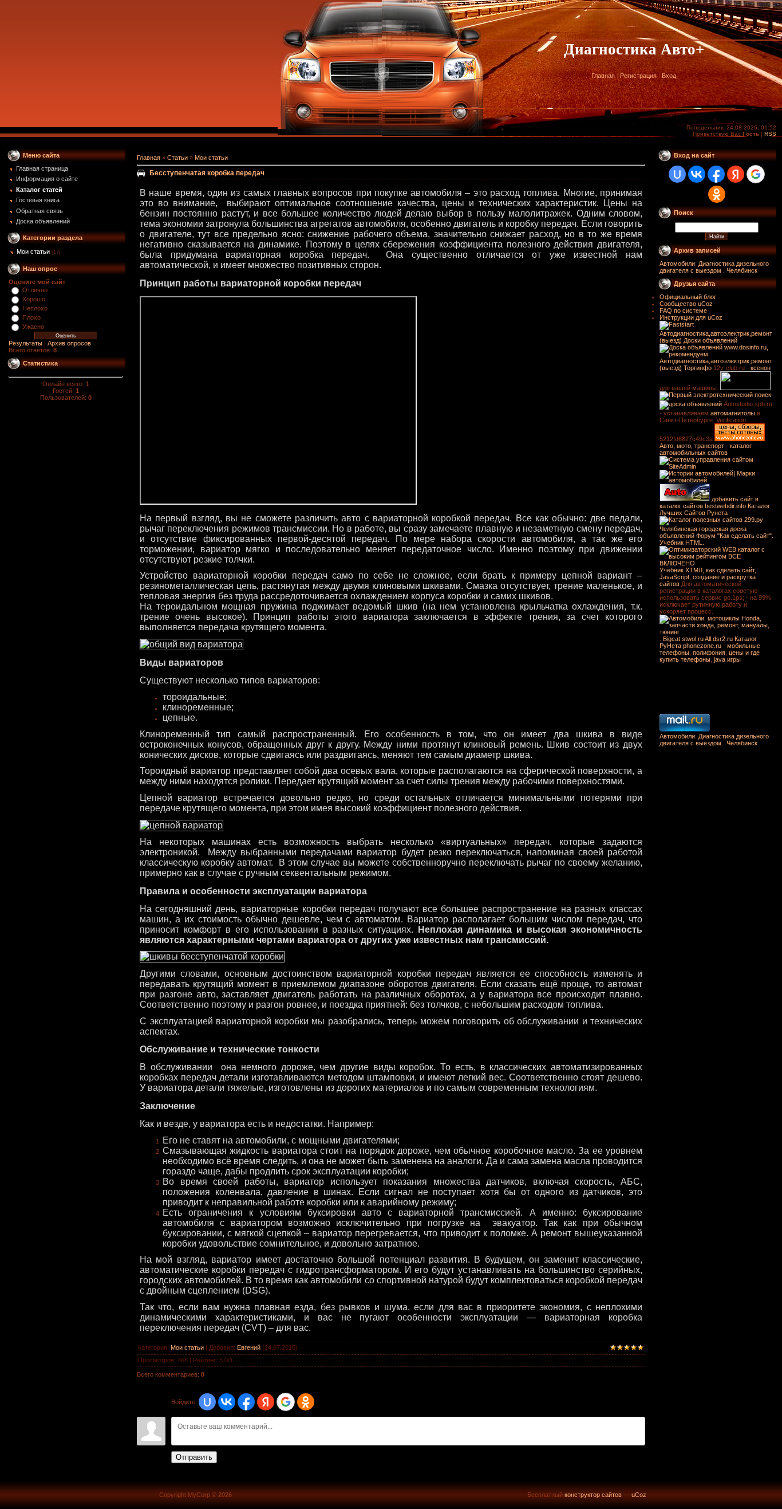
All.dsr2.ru (719, 638)
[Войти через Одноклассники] (305, 1401)
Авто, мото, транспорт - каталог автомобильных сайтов (705, 449)
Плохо (31, 317)
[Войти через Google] (286, 1402)
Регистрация (638, 75)
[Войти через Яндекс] (265, 1401)
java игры (727, 659)
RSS (770, 134)
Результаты (25, 343)
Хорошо (33, 299)
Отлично (35, 289)
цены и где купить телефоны (709, 656)
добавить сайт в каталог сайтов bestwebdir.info (709, 502)
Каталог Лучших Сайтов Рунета (714, 509)
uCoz (638, 1494)
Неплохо (35, 308)
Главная (603, 75)
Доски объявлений (710, 340)
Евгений (248, 1347)
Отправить (194, 1457)
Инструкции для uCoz (690, 317)
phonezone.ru (702, 645)
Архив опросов (69, 343)
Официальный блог (687, 296)
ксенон (761, 367)
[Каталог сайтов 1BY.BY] (745, 387)
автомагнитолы (732, 413)
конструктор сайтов (593, 1494)
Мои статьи (33, 251)
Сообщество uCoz (686, 303)
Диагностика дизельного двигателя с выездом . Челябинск (714, 267)
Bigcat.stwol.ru (683, 638)
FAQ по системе (683, 310)
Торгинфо (698, 367)
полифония (709, 652)
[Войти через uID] (207, 1401)
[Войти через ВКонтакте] (226, 1401)
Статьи (177, 157)
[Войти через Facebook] (246, 1401)
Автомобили (677, 263)
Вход (669, 75)
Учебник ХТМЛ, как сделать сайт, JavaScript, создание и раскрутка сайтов (707, 577)
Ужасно (33, 326)
